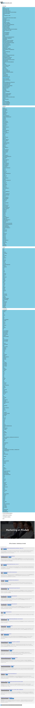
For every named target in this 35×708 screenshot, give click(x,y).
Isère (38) (4, 235)
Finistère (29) (5, 131)
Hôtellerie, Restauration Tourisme (8, 42)
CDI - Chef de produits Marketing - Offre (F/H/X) (7, 665)
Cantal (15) (4, 120)
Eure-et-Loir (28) (5, 137)
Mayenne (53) (5, 209)
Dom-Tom (4, 241)
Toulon (4, 296)
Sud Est (4, 289)
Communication (5, 75)
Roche (4, 433)
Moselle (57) (5, 182)
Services (4, 92)
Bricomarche (5, 363)
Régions (4, 106)
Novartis (4, 431)
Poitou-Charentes (6, 217)
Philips (4, 500)
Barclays (4, 343)
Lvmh (3, 388)
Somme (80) (4, 216)
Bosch (4, 423)
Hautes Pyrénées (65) (6, 191)
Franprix (4, 355)
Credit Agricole (5, 334)
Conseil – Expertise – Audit (7, 30)
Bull (3, 508)
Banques (4, 327)
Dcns (3, 492)
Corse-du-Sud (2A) (6, 149)
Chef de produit (5, 74)
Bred (3, 345)
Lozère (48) (4, 172)
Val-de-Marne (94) (5, 165)
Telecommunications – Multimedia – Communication (11, 449)
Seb (3, 404)
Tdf (3, 464)
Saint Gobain (5, 438)
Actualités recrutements (7, 513)
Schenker (4, 483)
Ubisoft (4, 467)
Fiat (3, 416)
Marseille (4, 290)
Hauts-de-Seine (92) (6, 163)
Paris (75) (4, 158)
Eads (3, 406)
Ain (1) (4, 232)
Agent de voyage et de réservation (8, 24)
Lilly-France (5, 429)
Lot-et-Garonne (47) (6, 115)
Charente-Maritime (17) (6, 219)
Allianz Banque (5, 344)
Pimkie (4, 379)
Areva (4, 398)
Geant (4, 353)
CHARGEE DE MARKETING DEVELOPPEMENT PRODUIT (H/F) (9, 657)
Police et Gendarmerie (6, 102)
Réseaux (4, 50)
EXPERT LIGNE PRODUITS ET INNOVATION (6, 625)
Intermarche (5, 354)
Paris (3, 248)
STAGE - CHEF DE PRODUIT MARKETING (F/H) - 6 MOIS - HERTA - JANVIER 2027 (12, 689)
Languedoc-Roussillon (6, 167)
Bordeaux (4, 305)
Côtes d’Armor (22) (6, 130)
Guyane (4, 243)
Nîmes (4, 300)
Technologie (5, 484)
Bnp (3, 328)
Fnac (3, 360)
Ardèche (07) (5, 233)
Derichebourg (5, 405)
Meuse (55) (4, 181)
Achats (4, 7)
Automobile (5, 412)
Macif (4, 321)
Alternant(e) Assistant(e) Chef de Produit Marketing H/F (9, 673)
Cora (3, 352)
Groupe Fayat (5, 448)
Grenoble (4, 297)
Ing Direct (4, 335)
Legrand (4, 403)
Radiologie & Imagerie (6, 86)
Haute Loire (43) (5, 121)
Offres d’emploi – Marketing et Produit (17, 543)
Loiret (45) (4, 141)
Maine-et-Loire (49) (6, 208)
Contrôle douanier (6, 101)
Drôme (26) (4, 234)
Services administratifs (6, 94)
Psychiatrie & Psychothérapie (7, 85)
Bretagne (4, 129)
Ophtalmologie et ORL (6, 84)
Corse (4, 148)
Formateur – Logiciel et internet (8, 40)
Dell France (5, 501)
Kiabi (3, 371)
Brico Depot (5, 364)
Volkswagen (5, 414)
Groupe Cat (5, 482)
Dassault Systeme (6, 493)
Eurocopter (5, 490)
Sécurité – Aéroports (6, 103)
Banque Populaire (6, 336)
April (3, 326)
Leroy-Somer (5, 510)
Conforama (5, 369)
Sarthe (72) (4, 210)
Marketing (4, 73)
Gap (3, 380)
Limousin (4, 174)
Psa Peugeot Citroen (6, 413)
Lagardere (4, 456)
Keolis (4, 475)
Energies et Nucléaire (6, 56)
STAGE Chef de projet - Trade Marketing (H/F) (7, 649)
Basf (3, 430)
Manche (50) (5, 200)
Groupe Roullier (5, 509)
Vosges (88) (4, 183)
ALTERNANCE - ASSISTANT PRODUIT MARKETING (8, 556)
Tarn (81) (4, 192)
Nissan (4, 421)
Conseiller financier (6, 32)
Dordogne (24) (5, 112)
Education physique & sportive (8, 41)
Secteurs (4, 6)
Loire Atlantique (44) (6, 207)
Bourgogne (4, 123)
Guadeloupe (5, 242)
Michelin (4, 424)
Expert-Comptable (6, 33)
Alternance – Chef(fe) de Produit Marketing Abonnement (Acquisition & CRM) (12, 681)
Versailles (4, 257)
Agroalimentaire (5, 511)
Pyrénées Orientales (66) (7, 173)
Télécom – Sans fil (6, 66)
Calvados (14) (5, 199)
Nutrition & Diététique (6, 83)
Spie (3, 459)
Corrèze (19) (5, 175)
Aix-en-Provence (5, 299)
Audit (4, 31)
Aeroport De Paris (6, 473)
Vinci (3, 441)
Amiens (4, 271)
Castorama (5, 362)
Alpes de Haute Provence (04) (7, 224)
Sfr (3, 455)
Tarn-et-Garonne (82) (6, 193)
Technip (4, 485)
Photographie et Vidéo (6, 15)
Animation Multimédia (6, 13)
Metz (4, 272)
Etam (3, 381)
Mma (3, 318)
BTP (3, 16)
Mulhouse (4, 274)
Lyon (3, 291)
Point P (4, 439)
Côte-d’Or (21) (5, 124)
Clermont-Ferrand (6, 298)
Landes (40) (4, 114)
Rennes (4, 279)
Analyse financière (6, 34)
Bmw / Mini (4, 415)
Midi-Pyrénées (5, 184)
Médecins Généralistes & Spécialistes (9, 82)
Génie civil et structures (7, 58)
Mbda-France (5, 507)
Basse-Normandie (5, 198)
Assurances (5, 310)
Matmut (4, 311)
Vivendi (4, 458)
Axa (3, 312)
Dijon (4, 270)
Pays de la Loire (5, 206)
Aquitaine (4, 111)
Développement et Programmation (8, 49)
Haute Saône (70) (5, 155)
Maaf (3, 317)
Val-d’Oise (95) (5, 166)
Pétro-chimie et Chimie (6, 65)
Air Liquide (4, 397)
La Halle (4, 370)
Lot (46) (4, 190)
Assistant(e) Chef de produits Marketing (6, 697)
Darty (4, 361)
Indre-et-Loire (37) (6, 139)
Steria (4, 502)
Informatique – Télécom (7, 48)
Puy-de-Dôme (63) (5, 122)
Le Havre (4, 280)
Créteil (4, 262)
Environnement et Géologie (7, 57)
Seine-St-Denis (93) (6, 164)
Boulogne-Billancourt (6, 264)
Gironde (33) (5, 113)
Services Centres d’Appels (7, 93)
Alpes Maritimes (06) (6, 226)
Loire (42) (4, 236)
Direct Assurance (5, 319)
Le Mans (4, 283)
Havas (4, 465)
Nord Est (4, 265)
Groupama (4, 320)
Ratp (3, 481)
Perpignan (4, 307)
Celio (4, 372)
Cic (3, 337)
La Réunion (4, 244)
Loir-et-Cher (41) (5, 140)
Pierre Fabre (5, 432)
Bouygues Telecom (6, 450)
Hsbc (3, 338)
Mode (4, 14)
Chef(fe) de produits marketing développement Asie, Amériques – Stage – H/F (12, 548)
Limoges (4, 306)
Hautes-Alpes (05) (5, 225)
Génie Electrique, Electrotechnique (8, 59)
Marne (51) (4, 146)
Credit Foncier (5, 346)
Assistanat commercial (6, 23)
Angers (4, 281)
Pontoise (4, 263)
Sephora (4, 387)
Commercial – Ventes (6, 22)
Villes (4, 247)
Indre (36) (4, 138)
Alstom (4, 491)
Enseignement (5, 39)
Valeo (4, 422)
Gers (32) (4, 189)
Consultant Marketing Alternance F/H (6, 633)
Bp (3, 395)
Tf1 (3, 457)
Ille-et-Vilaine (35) (6, 132)
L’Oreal (4, 386)
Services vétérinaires (6, 91)
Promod (4, 378)
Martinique (4, 245)
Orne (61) (4, 201)
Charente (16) (5, 218)
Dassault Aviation (6, 407)
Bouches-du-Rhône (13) (6, 227)
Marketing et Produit (6, 77)
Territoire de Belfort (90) (7, 156)
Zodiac (4, 499)
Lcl (3, 329)
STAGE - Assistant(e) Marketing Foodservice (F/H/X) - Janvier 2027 (10, 641)
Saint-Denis (4, 255)
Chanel (4, 390)
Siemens (4, 498)
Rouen (4, 288)
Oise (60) (4, 215)
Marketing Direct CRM (6, 76)
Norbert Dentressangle (7, 474)
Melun (4, 256)
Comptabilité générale (6, 25)
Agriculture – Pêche (6, 8)
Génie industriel (5, 60)
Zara (3, 377)
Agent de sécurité (6, 99)
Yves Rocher (5, 389)
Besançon (4, 273)
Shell (4, 396)
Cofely (4, 447)
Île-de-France (5, 157)
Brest (4, 282)
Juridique (4, 67)
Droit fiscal (5, 68)
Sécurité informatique (6, 51)
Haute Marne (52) (5, 147)
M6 (3, 466)
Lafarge (4, 440)
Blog (3, 518)
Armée (4, 100)
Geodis (4, 476)
